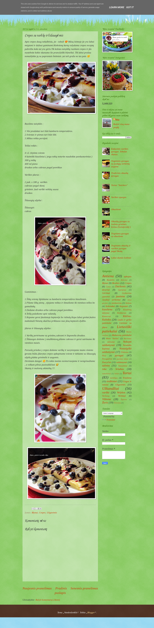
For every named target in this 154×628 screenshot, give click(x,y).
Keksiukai (110, 306)
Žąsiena (124, 399)
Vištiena (106, 399)
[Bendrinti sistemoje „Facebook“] (39, 509)
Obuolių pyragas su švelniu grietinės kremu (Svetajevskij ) (121, 224)
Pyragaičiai (107, 359)
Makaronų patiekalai (121, 335)
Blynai (35, 512)
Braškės (116, 283)
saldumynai (121, 362)
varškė (105, 392)
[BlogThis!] (35, 509)
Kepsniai (124, 306)
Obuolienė (116, 209)
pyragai (119, 355)
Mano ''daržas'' (112, 338)
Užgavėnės (52, 512)
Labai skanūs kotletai (121, 257)
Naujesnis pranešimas (37, 588)
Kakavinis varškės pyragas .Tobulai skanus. (119, 152)
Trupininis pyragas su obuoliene (120, 235)
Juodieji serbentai (111, 299)
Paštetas (124, 352)
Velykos (121, 392)
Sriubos (119, 369)
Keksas (128, 303)
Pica (104, 355)
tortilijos (114, 378)
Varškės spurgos (118, 197)
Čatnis (108, 287)
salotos (106, 365)
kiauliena (107, 309)
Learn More (116, 7)
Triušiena (127, 378)
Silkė (104, 369)
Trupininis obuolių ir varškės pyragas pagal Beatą (121, 248)
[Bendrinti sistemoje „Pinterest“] (40, 509)
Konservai (106, 316)
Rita (117, 119)
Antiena (108, 276)
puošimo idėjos (122, 359)
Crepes (42, 512)
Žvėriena (117, 403)
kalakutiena (117, 303)
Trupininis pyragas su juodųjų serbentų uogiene (120, 164)
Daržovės (120, 286)
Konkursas (121, 313)
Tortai (126, 373)
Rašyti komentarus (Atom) (48, 599)
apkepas (127, 276)
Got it (130, 7)
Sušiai (116, 374)
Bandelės (111, 280)
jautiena (120, 296)
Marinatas (127, 338)
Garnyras (122, 290)
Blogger (91, 612)
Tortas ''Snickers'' (119, 185)
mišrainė (111, 342)
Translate (110, 419)
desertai (106, 289)
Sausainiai (122, 366)
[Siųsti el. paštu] (33, 509)
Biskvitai (124, 280)
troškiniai (112, 381)
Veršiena (105, 396)
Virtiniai (122, 396)
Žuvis (105, 402)
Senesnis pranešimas (84, 588)
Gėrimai (106, 293)
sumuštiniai (106, 374)
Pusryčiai (106, 362)
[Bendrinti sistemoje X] (37, 509)
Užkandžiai (110, 388)
